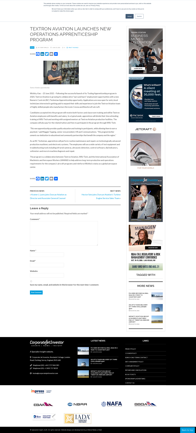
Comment (35, 219)
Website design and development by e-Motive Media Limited (81, 430)
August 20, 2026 (97, 352)
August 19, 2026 (97, 377)
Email (33, 261)
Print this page (73, 47)
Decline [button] (139, 16)
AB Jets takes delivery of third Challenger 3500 (138, 306)
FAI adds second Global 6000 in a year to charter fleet (138, 295)
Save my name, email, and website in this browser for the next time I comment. (64, 285)
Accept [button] (129, 16)
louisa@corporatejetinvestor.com (45, 373)
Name (33, 250)
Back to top (187, 430)
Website (34, 271)
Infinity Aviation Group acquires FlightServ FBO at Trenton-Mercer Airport (139, 319)
